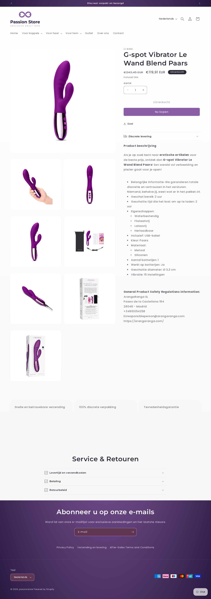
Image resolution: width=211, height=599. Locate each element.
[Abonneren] (132, 532)
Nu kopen (161, 112)
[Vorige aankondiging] (11, 3)
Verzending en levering (91, 547)
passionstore (26, 589)
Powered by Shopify (44, 589)
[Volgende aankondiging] (199, 3)
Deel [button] (130, 123)
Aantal (127, 83)
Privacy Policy (65, 547)
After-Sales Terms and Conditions (132, 547)
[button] (32, 33)
